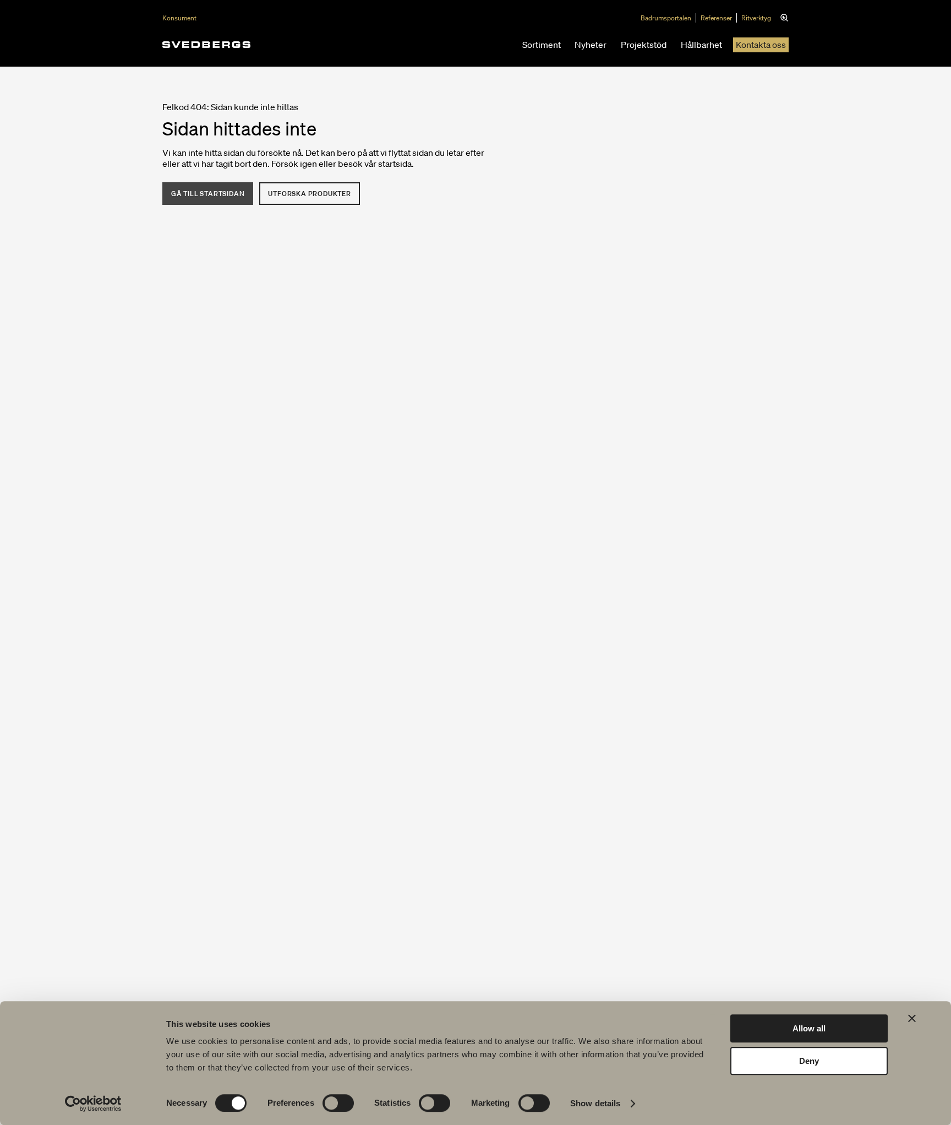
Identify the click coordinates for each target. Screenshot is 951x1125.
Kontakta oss (761, 44)
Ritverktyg (756, 18)
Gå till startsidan (207, 193)
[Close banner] (912, 1018)
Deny (809, 1061)
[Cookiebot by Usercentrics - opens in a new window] (93, 1103)
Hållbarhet (701, 44)
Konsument (179, 18)
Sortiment (541, 44)
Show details (595, 1103)
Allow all (809, 1028)
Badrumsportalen (666, 18)
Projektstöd (643, 44)
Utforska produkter (309, 193)
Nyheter (590, 44)
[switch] (338, 1103)
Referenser (716, 18)
